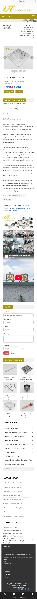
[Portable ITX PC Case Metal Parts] (10, 369)
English (24, 1)
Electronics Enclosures (13, 456)
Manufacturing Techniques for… (14, 516)
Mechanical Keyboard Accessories (7, 27)
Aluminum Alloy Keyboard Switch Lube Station (26, 379)
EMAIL (19, 92)
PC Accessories (10, 452)
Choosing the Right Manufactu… (14, 483)
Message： (7, 334)
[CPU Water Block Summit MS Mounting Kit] (10, 387)
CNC (23, 195)
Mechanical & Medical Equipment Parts (18, 460)
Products (26, 27)
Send (6, 353)
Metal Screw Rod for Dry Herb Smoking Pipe (26, 416)
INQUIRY (10, 92)
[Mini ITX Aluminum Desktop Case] (10, 405)
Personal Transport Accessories (16, 432)
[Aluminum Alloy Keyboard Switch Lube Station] (27, 369)
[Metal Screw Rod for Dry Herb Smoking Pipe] (27, 405)
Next (32, 57)
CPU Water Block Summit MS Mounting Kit (9, 397)
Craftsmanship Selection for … (13, 487)
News (6, 577)
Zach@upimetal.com (16, 536)
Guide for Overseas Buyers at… (14, 495)
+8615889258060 (17, 533)
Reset (13, 353)
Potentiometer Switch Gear (21, 205)
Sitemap (21, 587)
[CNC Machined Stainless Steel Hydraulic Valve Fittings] (27, 387)
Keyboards (16, 195)
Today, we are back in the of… (13, 503)
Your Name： (7, 319)
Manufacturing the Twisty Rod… (14, 508)
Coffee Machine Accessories (15, 444)
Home (29, 25)
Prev (5, 57)
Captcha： (6, 345)
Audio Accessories (11, 440)
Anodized (7, 199)
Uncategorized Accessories (14, 464)
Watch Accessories (11, 429)
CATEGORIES (6, 16)
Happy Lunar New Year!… (12, 512)
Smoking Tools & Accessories (15, 448)
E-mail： (6, 326)
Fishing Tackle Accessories (14, 436)
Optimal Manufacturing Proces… (14, 499)
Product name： (8, 312)
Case (9, 195)
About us (7, 571)
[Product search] (31, 469)
